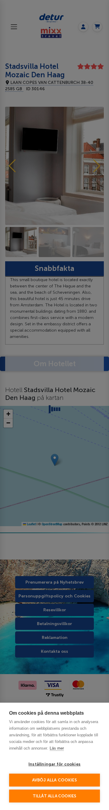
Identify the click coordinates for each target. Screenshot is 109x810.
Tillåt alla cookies (55, 796)
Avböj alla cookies (54, 780)
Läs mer (57, 748)
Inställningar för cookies (54, 764)
